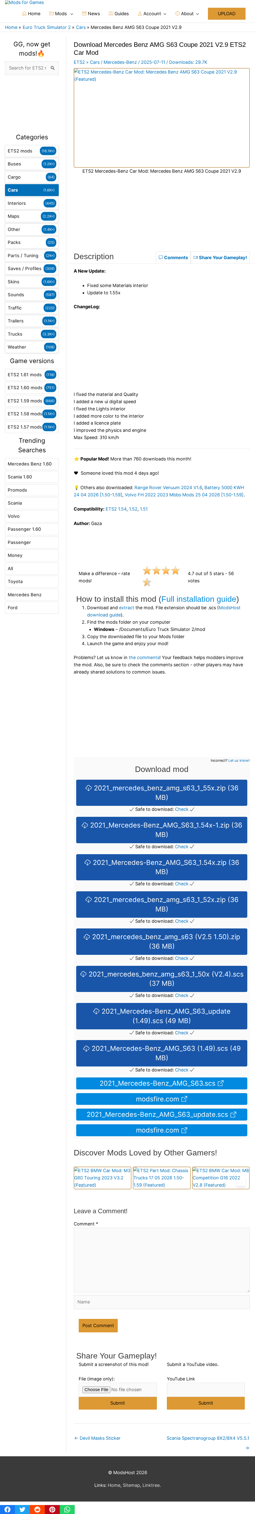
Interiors (17, 203)
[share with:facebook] (7, 1509)
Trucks (15, 334)
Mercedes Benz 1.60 (30, 463)
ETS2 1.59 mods (25, 400)
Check (182, 809)
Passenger (19, 542)
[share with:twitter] (22, 1509)
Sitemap (131, 1485)
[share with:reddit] (37, 1509)
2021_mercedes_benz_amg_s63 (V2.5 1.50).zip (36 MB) (165, 941)
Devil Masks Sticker (97, 1438)
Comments (175, 257)
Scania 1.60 (20, 476)
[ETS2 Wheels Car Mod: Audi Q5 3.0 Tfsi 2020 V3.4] (221, 1178)
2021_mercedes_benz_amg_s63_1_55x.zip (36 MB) (165, 793)
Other (14, 229)
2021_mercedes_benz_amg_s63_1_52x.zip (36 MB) (165, 904)
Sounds (16, 294)
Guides (121, 13)
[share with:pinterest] (52, 1509)
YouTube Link (181, 1378)
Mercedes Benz (25, 594)
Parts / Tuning (23, 255)
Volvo (14, 516)
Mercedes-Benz (120, 62)
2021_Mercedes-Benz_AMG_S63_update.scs (158, 1114)
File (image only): (97, 1378)
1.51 (144, 509)
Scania (15, 503)
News (93, 13)
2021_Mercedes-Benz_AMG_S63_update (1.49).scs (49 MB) (165, 1016)
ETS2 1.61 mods (25, 374)
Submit (117, 1403)
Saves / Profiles (25, 268)
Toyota (15, 581)
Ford (12, 607)
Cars (13, 190)
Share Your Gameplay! (222, 257)
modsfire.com (158, 1099)
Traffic (15, 307)
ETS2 (79, 62)
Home (33, 13)
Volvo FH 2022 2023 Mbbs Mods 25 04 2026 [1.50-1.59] (184, 494)
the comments (144, 657)
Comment (86, 1223)
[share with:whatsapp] (67, 1509)
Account (151, 13)
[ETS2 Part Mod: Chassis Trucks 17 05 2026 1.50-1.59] (102, 1178)
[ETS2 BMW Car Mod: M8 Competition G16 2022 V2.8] (162, 1178)
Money (15, 555)
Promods (17, 490)
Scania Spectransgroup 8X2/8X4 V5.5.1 (208, 1440)
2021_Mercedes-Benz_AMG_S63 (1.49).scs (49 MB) (165, 1053)
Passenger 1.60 (24, 529)
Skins (13, 281)
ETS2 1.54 (116, 509)
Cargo (14, 177)
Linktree (151, 1485)
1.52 (133, 509)
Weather (17, 347)
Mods (61, 13)
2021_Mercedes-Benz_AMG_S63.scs (158, 1083)
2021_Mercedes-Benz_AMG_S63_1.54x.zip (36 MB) (165, 867)
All (10, 568)
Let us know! (239, 760)
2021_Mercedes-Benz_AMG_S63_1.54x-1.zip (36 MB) (165, 830)
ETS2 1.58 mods (25, 413)
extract (126, 607)
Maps (13, 216)
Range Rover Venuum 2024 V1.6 (168, 487)
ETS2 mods (20, 150)
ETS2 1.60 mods (25, 387)
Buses (14, 163)
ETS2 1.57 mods (25, 427)
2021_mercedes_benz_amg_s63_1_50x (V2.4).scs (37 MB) (165, 979)
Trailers (16, 320)
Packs (14, 242)
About (187, 13)
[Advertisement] (32, 104)
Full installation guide (198, 599)
